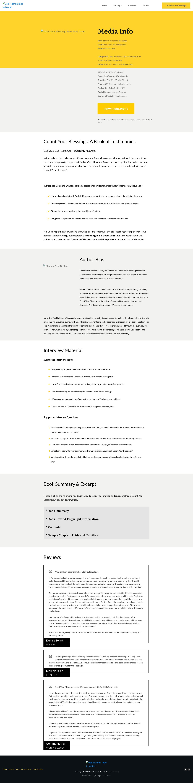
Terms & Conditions (23, 769)
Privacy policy (8, 769)
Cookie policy (38, 769)
